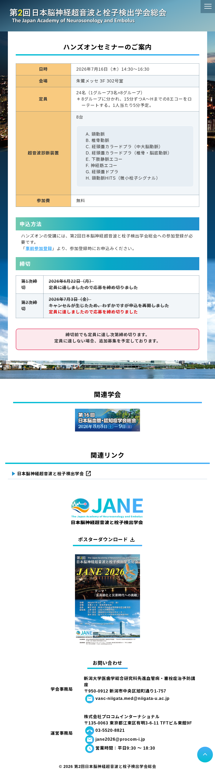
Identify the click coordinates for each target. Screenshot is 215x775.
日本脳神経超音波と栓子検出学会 (54, 473)
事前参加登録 (38, 248)
